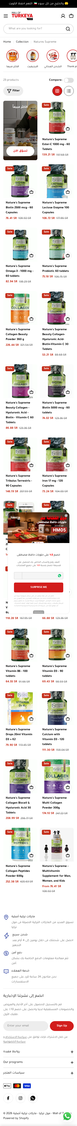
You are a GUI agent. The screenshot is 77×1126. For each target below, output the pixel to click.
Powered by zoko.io (38, 611)
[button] (18, 575)
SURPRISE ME (38, 587)
